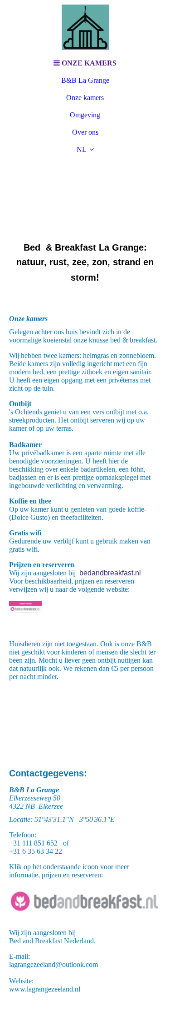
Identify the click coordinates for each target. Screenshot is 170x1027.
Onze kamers (85, 97)
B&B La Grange (85, 80)
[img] (85, 27)
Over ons (85, 132)
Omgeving (85, 115)
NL (82, 149)
